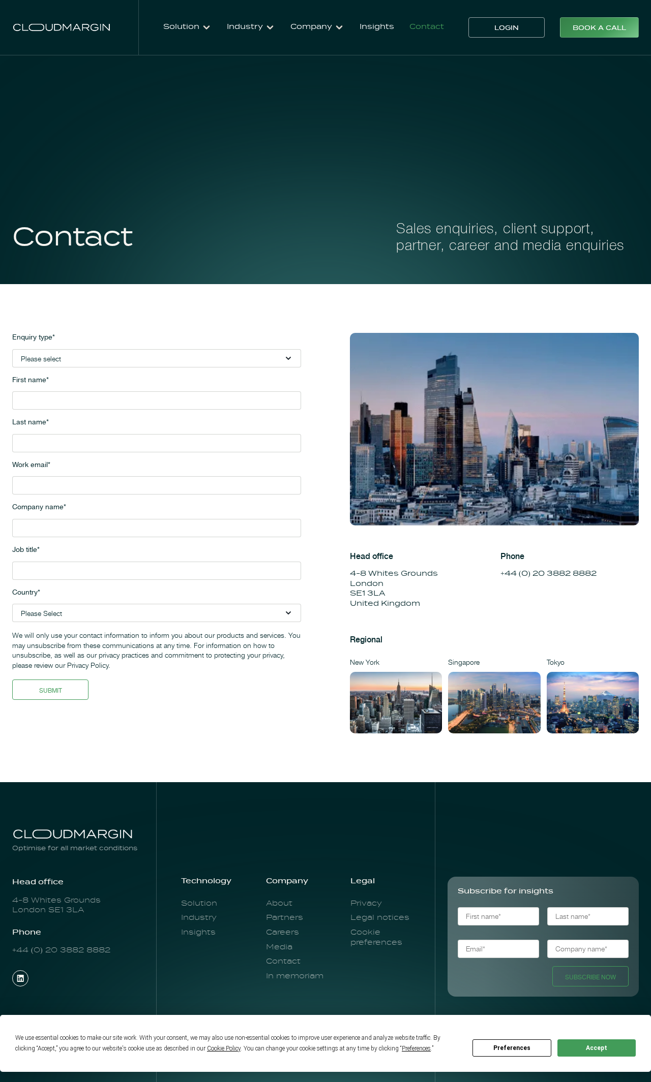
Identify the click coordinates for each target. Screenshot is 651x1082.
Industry (199, 917)
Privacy (366, 903)
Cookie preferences (376, 937)
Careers (282, 932)
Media (279, 947)
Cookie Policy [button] (224, 1048)
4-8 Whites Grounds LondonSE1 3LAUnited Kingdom (395, 588)
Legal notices (379, 917)
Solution (199, 903)
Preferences (511, 1048)
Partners (284, 917)
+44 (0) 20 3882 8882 (549, 573)
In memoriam (294, 976)
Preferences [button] (416, 1048)
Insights (377, 26)
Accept (596, 1048)
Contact (426, 26)
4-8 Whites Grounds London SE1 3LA (56, 905)
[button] (187, 27)
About (279, 903)
